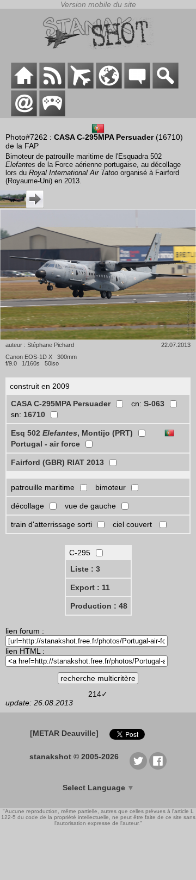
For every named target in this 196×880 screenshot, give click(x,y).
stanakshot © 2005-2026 (74, 756)
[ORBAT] (81, 86)
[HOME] (24, 86)
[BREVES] (52, 86)
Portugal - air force (45, 443)
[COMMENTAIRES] (137, 86)
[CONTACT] (24, 113)
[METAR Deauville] (64, 733)
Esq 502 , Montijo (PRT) (72, 433)
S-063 (154, 403)
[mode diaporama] (98, 275)
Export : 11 (90, 587)
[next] (22, 205)
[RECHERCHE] (165, 86)
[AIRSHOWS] (109, 86)
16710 (34, 414)
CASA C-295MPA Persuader (61, 403)
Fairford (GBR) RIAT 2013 (57, 462)
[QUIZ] (52, 113)
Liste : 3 (85, 569)
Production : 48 (98, 606)
